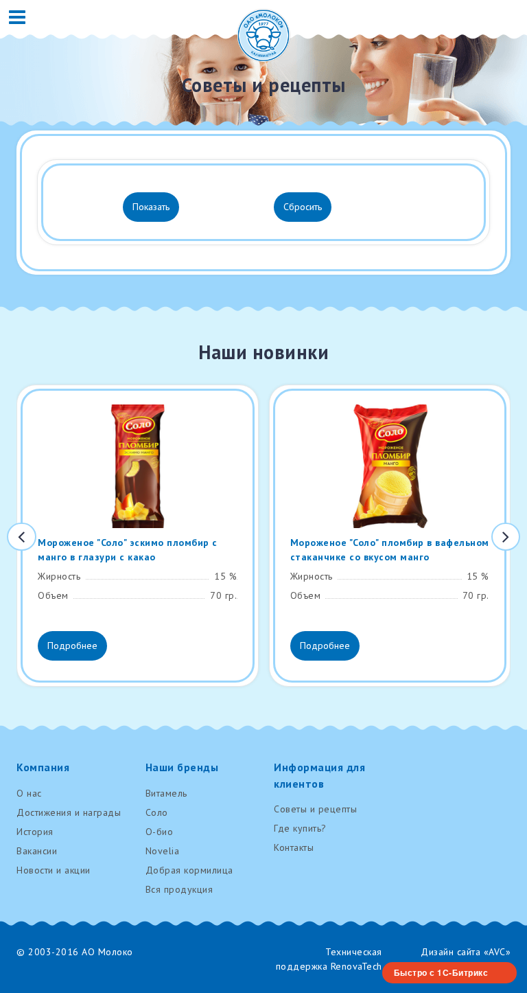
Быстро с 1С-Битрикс (441, 972)
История (35, 831)
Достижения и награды (68, 812)
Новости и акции (53, 870)
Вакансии (36, 851)
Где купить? (300, 828)
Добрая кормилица (189, 870)
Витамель (166, 793)
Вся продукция (179, 889)
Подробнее (72, 645)
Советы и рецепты (315, 809)
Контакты (294, 847)
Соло (156, 812)
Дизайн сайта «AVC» (466, 952)
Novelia (162, 851)
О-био (159, 831)
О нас (29, 793)
